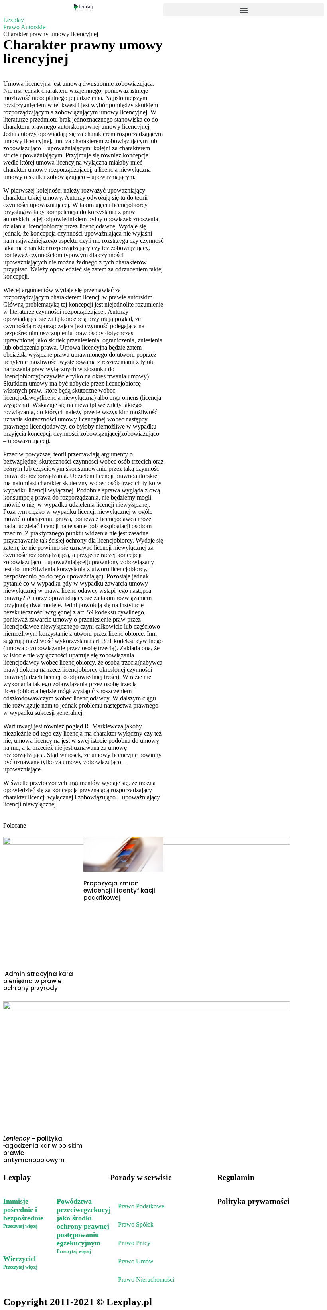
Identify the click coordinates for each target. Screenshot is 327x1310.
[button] (244, 9)
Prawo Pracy (134, 1242)
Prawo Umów (136, 1261)
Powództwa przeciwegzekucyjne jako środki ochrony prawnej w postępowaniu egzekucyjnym (87, 1222)
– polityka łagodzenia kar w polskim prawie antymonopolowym (43, 1149)
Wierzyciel (20, 1259)
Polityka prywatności (253, 1201)
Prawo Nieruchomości (146, 1279)
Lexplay (13, 19)
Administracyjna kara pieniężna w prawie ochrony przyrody (38, 981)
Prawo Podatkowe (141, 1206)
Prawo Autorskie (24, 27)
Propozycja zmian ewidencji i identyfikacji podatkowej (119, 890)
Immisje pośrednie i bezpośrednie (23, 1209)
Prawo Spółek (136, 1224)
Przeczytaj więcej (20, 1226)
